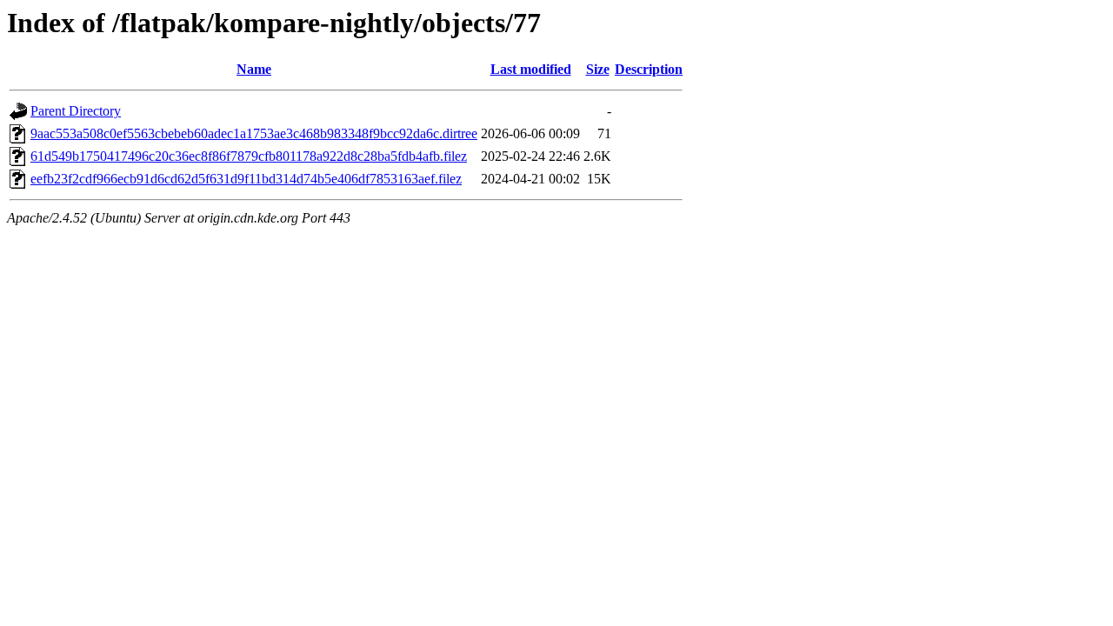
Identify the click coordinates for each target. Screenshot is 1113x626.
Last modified (530, 69)
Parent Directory (75, 110)
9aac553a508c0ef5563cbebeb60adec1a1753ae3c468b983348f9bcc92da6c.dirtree (253, 133)
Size (598, 69)
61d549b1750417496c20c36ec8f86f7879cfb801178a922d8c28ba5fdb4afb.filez (248, 156)
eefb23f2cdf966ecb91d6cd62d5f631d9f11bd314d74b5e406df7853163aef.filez (246, 178)
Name (254, 69)
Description (649, 69)
